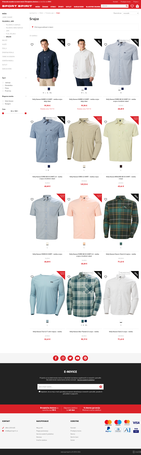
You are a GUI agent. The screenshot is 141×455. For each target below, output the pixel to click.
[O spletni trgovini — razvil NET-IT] (137, 452)
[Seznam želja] (132, 6)
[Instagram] (63, 358)
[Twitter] (70, 358)
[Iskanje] (126, 6)
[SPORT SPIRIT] (17, 6)
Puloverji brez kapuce (14, 28)
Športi (60, 7)
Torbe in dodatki (8, 56)
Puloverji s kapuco (13, 25)
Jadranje (7, 82)
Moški (37, 7)
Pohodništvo (9, 85)
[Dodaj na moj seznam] (32, 45)
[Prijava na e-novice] (101, 386)
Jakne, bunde (7, 17)
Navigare (8, 104)
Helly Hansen (9, 101)
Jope (7, 31)
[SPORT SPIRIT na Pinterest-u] (85, 358)
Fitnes (7, 88)
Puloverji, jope (8, 21)
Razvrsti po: (118, 13)
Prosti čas (8, 91)
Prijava (136, 2)
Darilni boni (79, 7)
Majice (4, 40)
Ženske (45, 7)
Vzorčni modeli (8, 61)
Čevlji (4, 48)
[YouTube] (77, 358)
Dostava (39, 437)
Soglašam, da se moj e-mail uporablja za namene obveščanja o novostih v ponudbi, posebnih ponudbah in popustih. (71, 393)
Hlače (4, 44)
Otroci (53, 7)
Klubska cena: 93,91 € (47, 109)
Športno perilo (8, 52)
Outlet (68, 7)
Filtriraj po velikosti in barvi (43, 27)
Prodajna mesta (126, 2)
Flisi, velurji (11, 34)
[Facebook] (55, 358)
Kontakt (115, 2)
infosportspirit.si (11, 431)
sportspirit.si (33, 13)
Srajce (8, 37)
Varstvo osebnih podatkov (85, 380)
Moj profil (39, 428)
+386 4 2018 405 (10, 428)
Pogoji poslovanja (42, 431)
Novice (105, 7)
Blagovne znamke (93, 7)
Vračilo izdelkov (41, 440)
